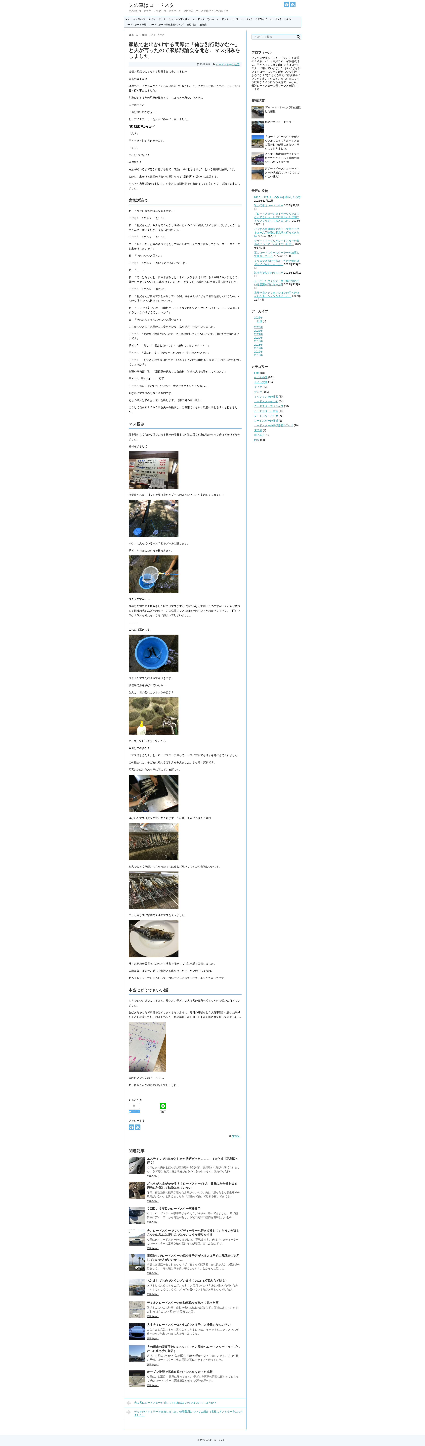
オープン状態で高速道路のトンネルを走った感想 (180, 1372)
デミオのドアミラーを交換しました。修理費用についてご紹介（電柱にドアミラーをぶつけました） (188, 1413)
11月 (259, 321)
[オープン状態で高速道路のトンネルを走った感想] (137, 1378)
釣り (256, 439)
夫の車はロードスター (154, 5)
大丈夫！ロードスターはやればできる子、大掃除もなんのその (189, 1324)
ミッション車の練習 (179, 19)
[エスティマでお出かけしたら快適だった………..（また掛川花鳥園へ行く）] (137, 1165)
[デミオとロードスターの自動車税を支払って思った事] (137, 1309)
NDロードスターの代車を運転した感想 (277, 197)
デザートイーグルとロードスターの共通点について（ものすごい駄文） (282, 172)
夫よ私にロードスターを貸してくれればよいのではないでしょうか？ (175, 1402)
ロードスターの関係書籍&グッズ (167, 24)
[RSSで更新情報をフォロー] (293, 4)
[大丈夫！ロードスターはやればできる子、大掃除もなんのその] (137, 1331)
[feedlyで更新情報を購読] (286, 4)
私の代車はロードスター (279, 122)
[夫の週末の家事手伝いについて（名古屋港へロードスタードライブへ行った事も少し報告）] (137, 1353)
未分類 (258, 430)
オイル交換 (260, 382)
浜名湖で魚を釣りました (268, 272)
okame (236, 1136)
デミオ (162, 19)
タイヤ (151, 19)
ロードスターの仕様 (227, 19)
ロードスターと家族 (136, 24)
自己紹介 (191, 24)
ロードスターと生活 (280, 19)
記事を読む (153, 1176)
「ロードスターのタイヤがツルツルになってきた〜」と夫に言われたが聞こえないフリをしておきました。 (276, 217)
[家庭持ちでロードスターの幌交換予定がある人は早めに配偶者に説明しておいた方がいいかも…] (137, 1262)
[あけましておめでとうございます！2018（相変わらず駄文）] (137, 1287)
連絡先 (203, 24)
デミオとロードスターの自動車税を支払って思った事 (183, 1302)
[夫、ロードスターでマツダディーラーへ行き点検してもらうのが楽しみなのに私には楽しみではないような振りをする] (137, 1237)
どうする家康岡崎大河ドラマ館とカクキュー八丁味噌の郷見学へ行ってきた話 (282, 157)
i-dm (128, 19)
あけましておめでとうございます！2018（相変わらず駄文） (187, 1280)
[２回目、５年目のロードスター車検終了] (137, 1215)
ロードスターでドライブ (254, 19)
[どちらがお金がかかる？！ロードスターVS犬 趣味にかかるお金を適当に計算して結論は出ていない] (137, 1190)
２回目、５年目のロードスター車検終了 (174, 1208)
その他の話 (139, 19)
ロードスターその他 (203, 19)
